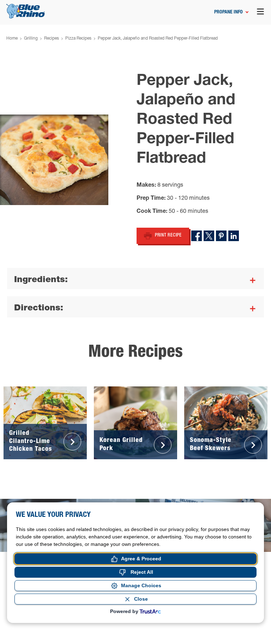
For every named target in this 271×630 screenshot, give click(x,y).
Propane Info (228, 12)
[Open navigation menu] (260, 12)
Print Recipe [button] (168, 235)
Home (12, 38)
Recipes (51, 38)
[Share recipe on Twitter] (209, 236)
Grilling (31, 38)
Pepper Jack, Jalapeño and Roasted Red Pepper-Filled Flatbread (158, 38)
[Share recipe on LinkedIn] (233, 236)
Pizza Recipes (78, 38)
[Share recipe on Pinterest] (221, 236)
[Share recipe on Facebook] (196, 236)
